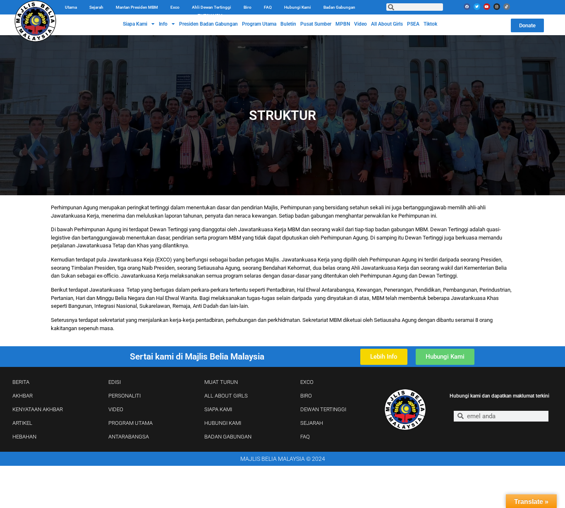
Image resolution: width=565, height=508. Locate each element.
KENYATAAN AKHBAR (37, 409)
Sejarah (96, 7)
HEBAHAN (24, 437)
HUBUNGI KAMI (222, 423)
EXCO (307, 382)
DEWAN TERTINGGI (323, 409)
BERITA (20, 382)
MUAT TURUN (221, 382)
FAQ (268, 7)
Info (163, 24)
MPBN (342, 24)
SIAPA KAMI (218, 409)
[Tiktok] (506, 6)
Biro (247, 7)
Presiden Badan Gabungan (208, 24)
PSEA (413, 24)
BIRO (306, 396)
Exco (175, 7)
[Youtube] (487, 6)
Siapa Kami (135, 24)
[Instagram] (496, 6)
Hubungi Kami (297, 7)
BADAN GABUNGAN (227, 437)
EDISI (114, 382)
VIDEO (115, 409)
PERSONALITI (124, 396)
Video (360, 24)
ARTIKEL (22, 423)
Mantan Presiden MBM (137, 7)
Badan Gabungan (339, 7)
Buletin (288, 24)
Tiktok (430, 24)
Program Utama (259, 24)
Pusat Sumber (315, 24)
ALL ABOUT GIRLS (226, 396)
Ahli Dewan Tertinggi (211, 7)
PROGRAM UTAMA (130, 423)
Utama (71, 7)
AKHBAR (22, 396)
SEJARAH (311, 423)
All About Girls (387, 24)
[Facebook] (467, 6)
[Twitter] (477, 6)
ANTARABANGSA (128, 437)
